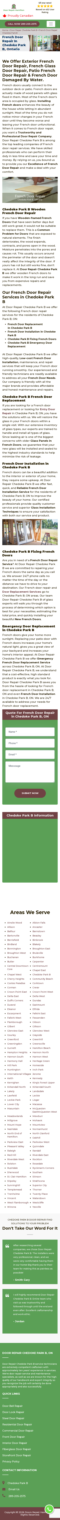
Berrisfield (13, 940)
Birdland (12, 944)
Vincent (11, 1198)
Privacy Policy (11, 1461)
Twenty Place (40, 1194)
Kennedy (37, 1078)
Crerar (35, 987)
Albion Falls (38, 922)
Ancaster (37, 927)
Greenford (13, 1039)
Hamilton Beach (41, 1048)
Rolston (11, 1163)
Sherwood (13, 1172)
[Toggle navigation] (51, 24)
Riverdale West (15, 1159)
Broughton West (16, 953)
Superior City (39, 1185)
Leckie (36, 1095)
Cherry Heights (15, 979)
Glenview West (40, 1030)
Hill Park (12, 1065)
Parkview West (40, 1142)
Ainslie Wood (14, 922)
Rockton (37, 1159)
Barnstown (38, 931)
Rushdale (12, 1168)
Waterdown (39, 1198)
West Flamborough (18, 1202)
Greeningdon (14, 1043)
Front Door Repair (13, 1436)
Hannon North (40, 1052)
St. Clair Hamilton (16, 1176)
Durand (11, 1004)
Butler (10, 961)
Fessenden (38, 1017)
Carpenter (38, 961)
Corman (11, 987)
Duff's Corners (15, 1000)
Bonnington (14, 948)
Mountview (38, 1124)
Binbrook (37, 940)
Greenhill (37, 1039)
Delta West (38, 996)
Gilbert (11, 1026)
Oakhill (36, 1137)
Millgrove (12, 1120)
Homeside (38, 1065)
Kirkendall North (16, 1087)
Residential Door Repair (17, 1424)
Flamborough (14, 1022)
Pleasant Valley (15, 1146)
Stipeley (11, 1181)
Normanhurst (40, 1129)
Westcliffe (38, 1202)
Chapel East (39, 970)
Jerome (36, 1074)
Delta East (13, 996)
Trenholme (13, 1194)
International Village (18, 1074)
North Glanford (40, 1133)
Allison (11, 927)
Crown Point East (17, 991)
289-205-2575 (17, 1496)
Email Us (14, 1489)
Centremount (40, 966)
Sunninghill (13, 1185)
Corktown (38, 983)
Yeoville (36, 1207)
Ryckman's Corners (43, 1168)
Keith (10, 1078)
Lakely (10, 1091)
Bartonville (13, 935)
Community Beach (42, 979)
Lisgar (35, 1100)
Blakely (36, 944)
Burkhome (38, 957)
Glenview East (15, 1030)
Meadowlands (15, 1116)
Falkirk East (39, 1013)
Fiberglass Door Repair (16, 1449)
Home (5, 30)
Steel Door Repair (13, 1418)
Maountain (13, 1108)
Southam (37, 1172)
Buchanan (13, 957)
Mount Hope (14, 1124)
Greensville (38, 1043)
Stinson (36, 1176)
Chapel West (14, 974)
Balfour (11, 931)
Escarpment (14, 1013)
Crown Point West (42, 991)
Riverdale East (40, 1155)
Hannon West (40, 1056)
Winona (11, 1207)
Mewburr (37, 1116)
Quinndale (38, 1146)
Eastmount (38, 1004)
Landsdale (38, 1091)
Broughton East (41, 948)
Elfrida (36, 1009)
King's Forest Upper (43, 1082)
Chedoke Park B (41, 974)
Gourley (11, 1035)
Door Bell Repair (12, 1406)
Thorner (37, 1189)
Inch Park (37, 1069)
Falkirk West (14, 1017)
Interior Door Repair (14, 1443)
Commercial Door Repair (17, 1430)
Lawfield (12, 1095)
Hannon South (15, 1056)
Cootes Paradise (16, 983)
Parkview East (15, 1142)
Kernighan (13, 1082)
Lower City (13, 1104)
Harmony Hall (14, 1061)
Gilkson (36, 1026)
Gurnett (11, 1048)
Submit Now (30, 793)
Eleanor (11, 1009)
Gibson (36, 1022)
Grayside (37, 1035)
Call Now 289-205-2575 (22, 24)
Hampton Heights (17, 1052)
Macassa (37, 1104)
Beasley (36, 935)
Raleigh (11, 1150)
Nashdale (12, 1129)
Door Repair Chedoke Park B (23, 30)
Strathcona (38, 1181)
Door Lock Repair (13, 1412)
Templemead (14, 1189)
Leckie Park (13, 1100)
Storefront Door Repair (16, 1455)
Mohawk (37, 1120)
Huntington (13, 1069)
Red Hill (11, 1155)
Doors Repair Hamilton (38, 1512)
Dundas (36, 1000)
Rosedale (37, 1163)
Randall (36, 1150)
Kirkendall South (41, 1087)
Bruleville (37, 953)
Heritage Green (41, 1061)
